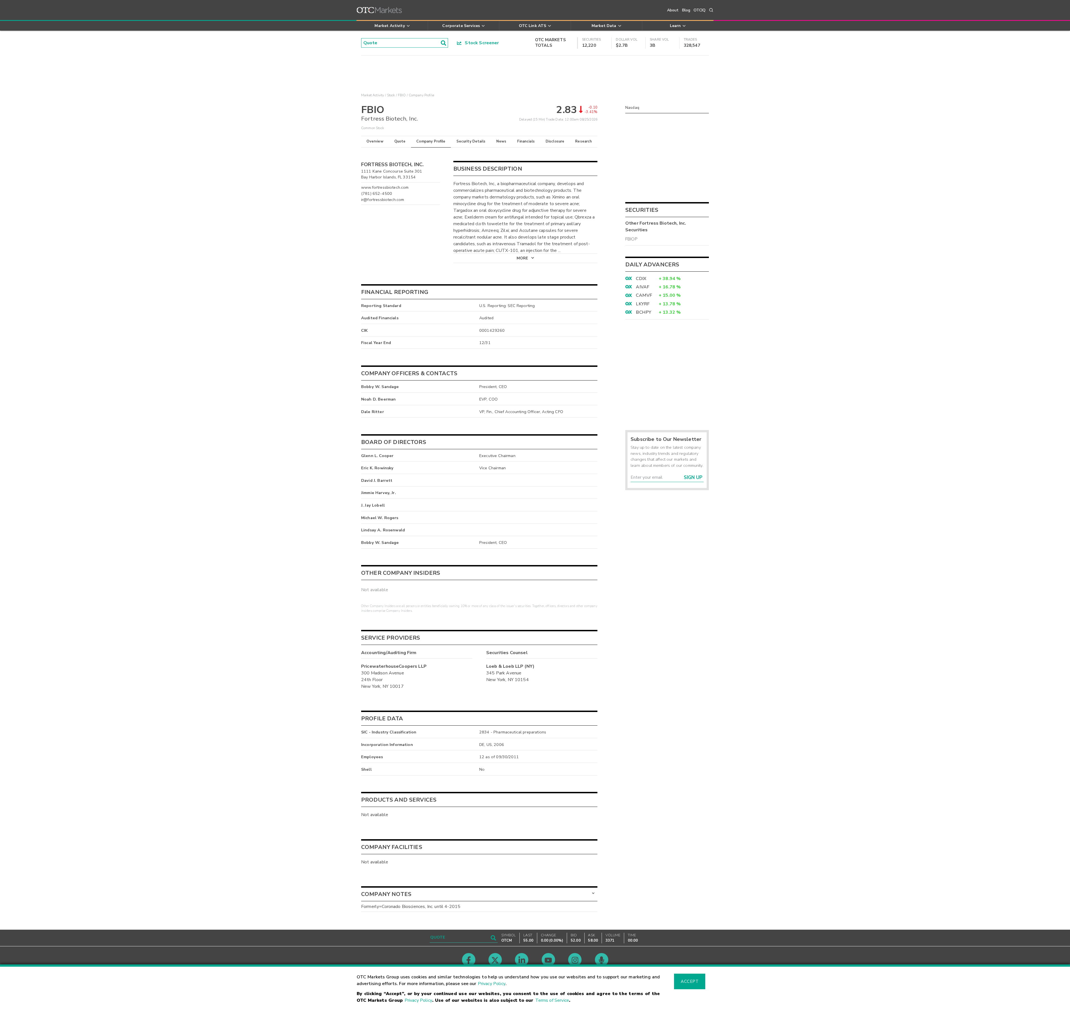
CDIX (641, 279)
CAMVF (644, 295)
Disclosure (555, 141)
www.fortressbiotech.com (384, 187)
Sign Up (693, 477)
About (673, 10)
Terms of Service (552, 1000)
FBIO (402, 95)
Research (583, 141)
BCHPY (643, 312)
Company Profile (430, 141)
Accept (690, 981)
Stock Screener (480, 43)
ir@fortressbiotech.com (382, 199)
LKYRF (643, 304)
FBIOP (631, 239)
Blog (686, 10)
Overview (374, 141)
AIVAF (642, 287)
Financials (526, 141)
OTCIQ (700, 10)
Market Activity (372, 95)
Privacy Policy (491, 984)
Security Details (470, 141)
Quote (400, 141)
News (501, 141)
